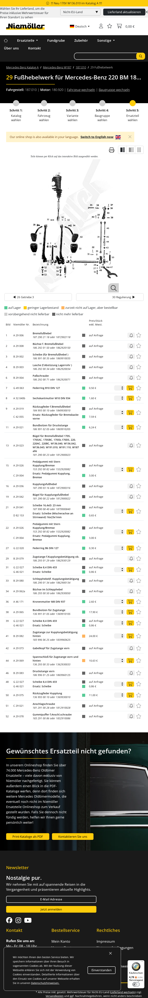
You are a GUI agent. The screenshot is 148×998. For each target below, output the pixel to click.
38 (7, 612)
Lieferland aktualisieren (124, 12)
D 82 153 (18, 515)
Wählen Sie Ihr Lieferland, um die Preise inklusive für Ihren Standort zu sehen (24, 13)
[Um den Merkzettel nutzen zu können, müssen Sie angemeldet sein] (109, 26)
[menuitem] (22, 67)
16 (7, 486)
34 (7, 591)
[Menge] (130, 388)
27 (7, 548)
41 (7, 636)
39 (7, 621)
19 (7, 496)
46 (7, 673)
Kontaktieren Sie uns (72, 836)
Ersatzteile (26, 40)
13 (7, 445)
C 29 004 (18, 475)
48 (7, 681)
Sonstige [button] (104, 40)
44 (7, 660)
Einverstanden (102, 970)
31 (7, 567)
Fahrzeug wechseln (81, 90)
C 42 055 (18, 416)
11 (7, 427)
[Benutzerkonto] (101, 26)
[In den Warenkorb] (131, 335)
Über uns (11, 48)
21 (7, 507)
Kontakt (34, 48)
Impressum (106, 941)
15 (7, 465)
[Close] (146, 12)
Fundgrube (56, 40)
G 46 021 (18, 571)
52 (7, 716)
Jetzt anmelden (51, 909)
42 (7, 648)
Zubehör (81, 40)
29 (7, 558)
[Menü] (142, 962)
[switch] (136, 984)
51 (7, 705)
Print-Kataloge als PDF (27, 836)
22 (7, 527)
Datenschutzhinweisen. (45, 983)
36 (7, 601)
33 (7, 580)
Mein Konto (60, 941)
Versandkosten (55, 996)
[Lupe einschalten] (113, 287)
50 (7, 695)
